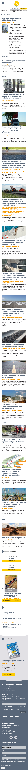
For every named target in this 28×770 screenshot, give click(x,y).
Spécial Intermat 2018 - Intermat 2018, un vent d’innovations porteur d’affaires (14, 504)
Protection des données (9, 690)
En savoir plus (4, 762)
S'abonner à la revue (11, 599)
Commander (11, 560)
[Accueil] (1, 14)
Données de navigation (8, 765)
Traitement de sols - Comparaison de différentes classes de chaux (12, 406)
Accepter (3, 768)
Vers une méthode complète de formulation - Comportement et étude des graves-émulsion (13, 96)
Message (4, 755)
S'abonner (23, 8)
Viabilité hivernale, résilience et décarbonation (13, 661)
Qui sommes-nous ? (8, 719)
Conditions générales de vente (11, 687)
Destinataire (5, 744)
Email (4, 701)
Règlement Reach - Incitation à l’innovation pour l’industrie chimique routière (13, 242)
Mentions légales (7, 688)
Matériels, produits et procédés (13, 538)
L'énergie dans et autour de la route (11, 594)
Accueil (2, 3)
